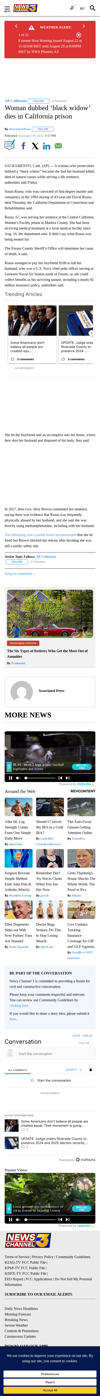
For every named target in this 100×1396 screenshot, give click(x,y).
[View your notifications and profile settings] (90, 1069)
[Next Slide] (92, 333)
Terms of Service (17, 1257)
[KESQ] (30, 8)
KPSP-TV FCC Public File (25, 1268)
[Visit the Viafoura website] (85, 1160)
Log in (76, 1035)
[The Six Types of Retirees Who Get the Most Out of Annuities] (50, 637)
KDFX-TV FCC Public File (25, 1273)
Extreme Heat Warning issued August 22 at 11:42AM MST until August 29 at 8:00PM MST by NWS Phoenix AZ (50, 46)
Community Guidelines (73, 1257)
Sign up (87, 1035)
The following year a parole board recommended (40, 535)
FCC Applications (39, 1279)
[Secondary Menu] (11, 8)
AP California (46, 556)
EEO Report (14, 1279)
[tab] (18, 1070)
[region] (50, 1099)
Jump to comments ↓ (20, 574)
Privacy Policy (42, 1257)
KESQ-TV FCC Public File (25, 1262)
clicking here (19, 1006)
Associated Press (19, 129)
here (13, 1019)
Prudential (18, 663)
